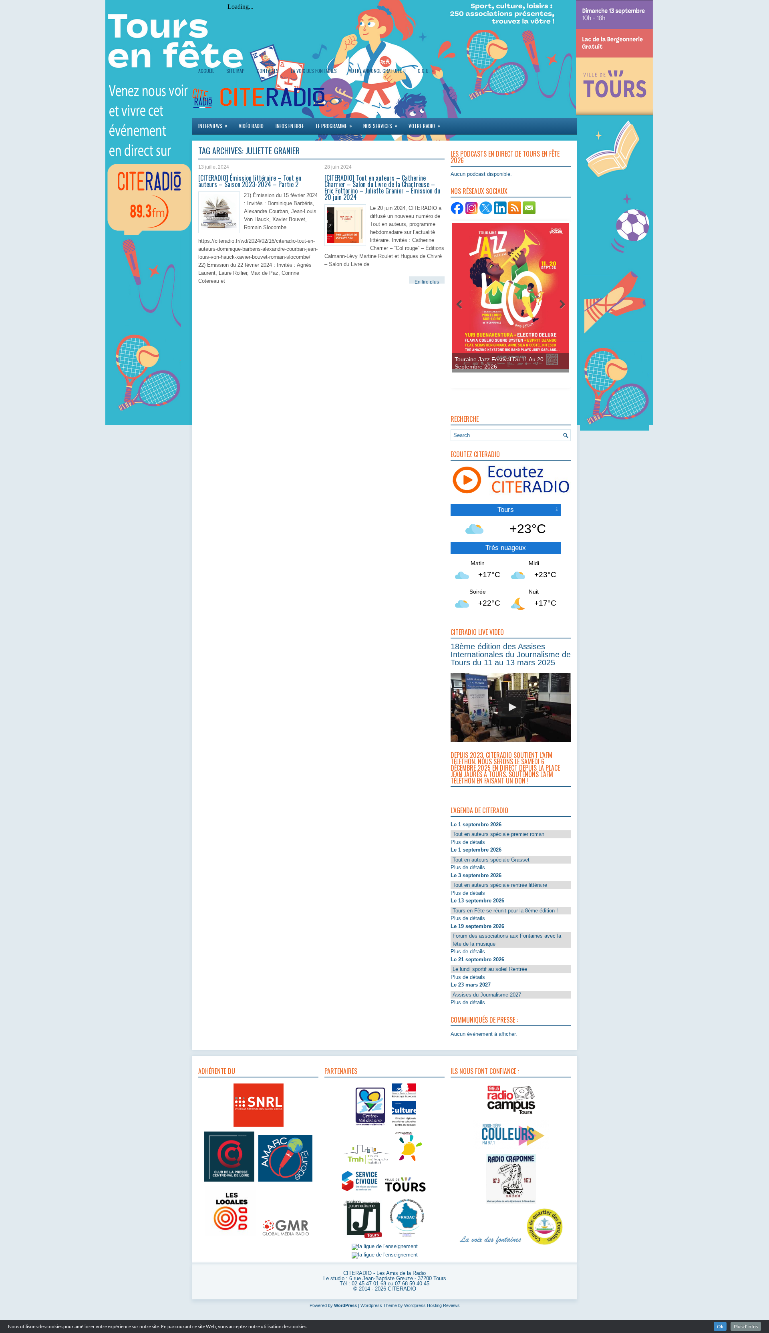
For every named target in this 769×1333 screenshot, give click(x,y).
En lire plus (427, 282)
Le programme (334, 125)
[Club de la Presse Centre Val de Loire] (229, 1182)
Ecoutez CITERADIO (475, 454)
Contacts (268, 70)
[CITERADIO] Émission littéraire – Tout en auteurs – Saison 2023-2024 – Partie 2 (249, 181)
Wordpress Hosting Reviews (432, 1305)
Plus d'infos (746, 1326)
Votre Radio (424, 125)
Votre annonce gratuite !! (377, 70)
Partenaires (340, 1071)
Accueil (206, 70)
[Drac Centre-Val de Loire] (371, 1127)
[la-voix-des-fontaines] (491, 1245)
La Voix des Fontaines (314, 70)
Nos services (380, 125)
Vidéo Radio (251, 126)
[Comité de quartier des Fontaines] (545, 1245)
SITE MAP (235, 70)
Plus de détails (468, 842)
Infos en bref (290, 126)
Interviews (212, 125)
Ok (720, 1326)
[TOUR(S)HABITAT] (366, 1165)
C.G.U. (426, 70)
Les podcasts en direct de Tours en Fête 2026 (505, 157)
